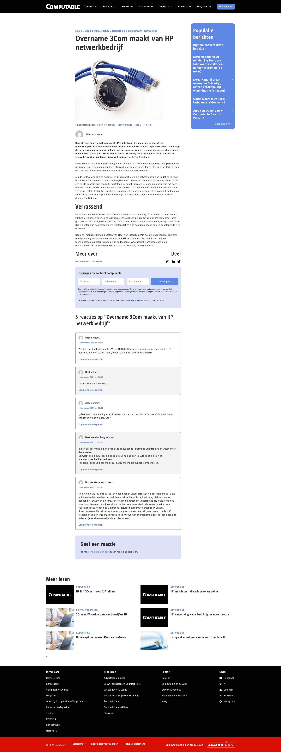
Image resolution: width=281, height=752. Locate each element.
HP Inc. (148, 125)
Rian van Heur (94, 134)
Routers (97, 261)
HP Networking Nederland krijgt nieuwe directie (200, 614)
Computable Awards (57, 689)
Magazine (51, 695)
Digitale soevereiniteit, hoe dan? (208, 46)
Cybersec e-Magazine (58, 707)
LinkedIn (228, 689)
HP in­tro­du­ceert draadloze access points (194, 591)
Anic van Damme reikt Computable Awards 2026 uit (208, 114)
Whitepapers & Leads (115, 689)
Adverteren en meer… (115, 678)
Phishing (51, 719)
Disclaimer (78, 743)
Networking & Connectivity (127, 31)
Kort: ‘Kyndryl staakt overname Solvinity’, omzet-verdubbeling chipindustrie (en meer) (209, 85)
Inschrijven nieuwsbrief (174, 695)
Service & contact (171, 689)
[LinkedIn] (173, 261)
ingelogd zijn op (99, 551)
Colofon (166, 678)
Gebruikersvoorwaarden (104, 743)
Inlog (164, 701)
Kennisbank (52, 683)
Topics (49, 713)
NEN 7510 (51, 730)
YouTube (228, 695)
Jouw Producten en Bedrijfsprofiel (122, 683)
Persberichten (111, 701)
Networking (150, 31)
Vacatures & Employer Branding (121, 695)
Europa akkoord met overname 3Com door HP (198, 637)
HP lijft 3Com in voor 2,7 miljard (96, 591)
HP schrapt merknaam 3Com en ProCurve (101, 637)
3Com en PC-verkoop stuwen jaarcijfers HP (101, 614)
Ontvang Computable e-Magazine (64, 701)
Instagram (229, 701)
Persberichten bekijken (116, 707)
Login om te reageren (90, 359)
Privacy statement (135, 743)
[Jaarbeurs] (219, 745)
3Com (139, 125)
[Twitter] (179, 261)
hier (141, 300)
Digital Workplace (87, 610)
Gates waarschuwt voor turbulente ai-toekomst (209, 100)
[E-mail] (167, 261)
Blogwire (108, 713)
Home (78, 31)
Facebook (229, 678)
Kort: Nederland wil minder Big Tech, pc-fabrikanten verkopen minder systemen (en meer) (208, 64)
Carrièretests (53, 678)
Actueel (110, 125)
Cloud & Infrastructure (97, 31)
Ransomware (53, 724)
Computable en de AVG (174, 683)
